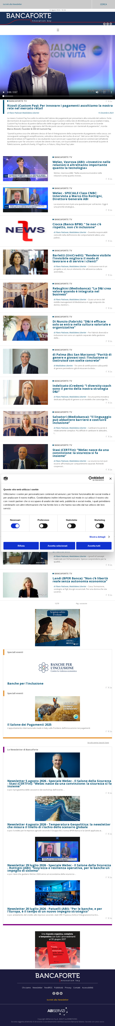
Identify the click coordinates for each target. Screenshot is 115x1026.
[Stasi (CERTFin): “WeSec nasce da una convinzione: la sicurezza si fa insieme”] (25, 468)
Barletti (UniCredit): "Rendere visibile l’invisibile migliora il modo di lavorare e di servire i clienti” (82, 258)
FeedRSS (48, 987)
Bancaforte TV (63, 157)
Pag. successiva (81, 603)
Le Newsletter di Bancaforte (22, 749)
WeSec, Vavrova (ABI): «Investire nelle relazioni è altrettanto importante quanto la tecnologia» (81, 164)
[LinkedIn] (110, 24)
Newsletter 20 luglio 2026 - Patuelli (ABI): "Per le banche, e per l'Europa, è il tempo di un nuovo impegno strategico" (54, 910)
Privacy (68, 987)
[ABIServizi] (57, 1011)
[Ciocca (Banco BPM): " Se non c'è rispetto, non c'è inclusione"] (25, 242)
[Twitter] (107, 24)
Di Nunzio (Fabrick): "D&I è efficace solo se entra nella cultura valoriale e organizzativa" (82, 324)
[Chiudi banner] (110, 478)
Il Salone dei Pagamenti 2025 (29, 724)
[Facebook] (104, 24)
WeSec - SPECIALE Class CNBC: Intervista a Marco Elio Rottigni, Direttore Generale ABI (78, 196)
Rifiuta (21, 546)
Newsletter (38, 987)
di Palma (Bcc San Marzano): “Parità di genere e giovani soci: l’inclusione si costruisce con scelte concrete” (82, 357)
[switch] (43, 525)
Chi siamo (26, 987)
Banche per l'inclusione (25, 683)
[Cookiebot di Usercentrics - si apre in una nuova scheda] (91, 478)
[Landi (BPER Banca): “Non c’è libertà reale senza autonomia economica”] (25, 596)
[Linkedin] (111, 101)
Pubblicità (58, 987)
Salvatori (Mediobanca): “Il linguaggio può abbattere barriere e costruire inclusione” (82, 419)
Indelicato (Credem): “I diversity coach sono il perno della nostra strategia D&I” (82, 388)
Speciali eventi (15, 652)
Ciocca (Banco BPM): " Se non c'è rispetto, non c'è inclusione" (77, 226)
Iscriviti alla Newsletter (12, 4)
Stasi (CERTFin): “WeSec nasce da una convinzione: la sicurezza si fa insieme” (81, 452)
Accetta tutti (94, 546)
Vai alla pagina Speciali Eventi (98, 742)
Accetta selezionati (57, 546)
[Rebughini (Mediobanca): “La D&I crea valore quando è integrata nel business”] (25, 306)
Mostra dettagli (98, 536)
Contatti (76, 987)
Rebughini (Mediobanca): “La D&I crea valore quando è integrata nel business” (82, 291)
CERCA (103, 4)
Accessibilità (87, 987)
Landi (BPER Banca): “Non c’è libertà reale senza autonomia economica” (80, 580)
